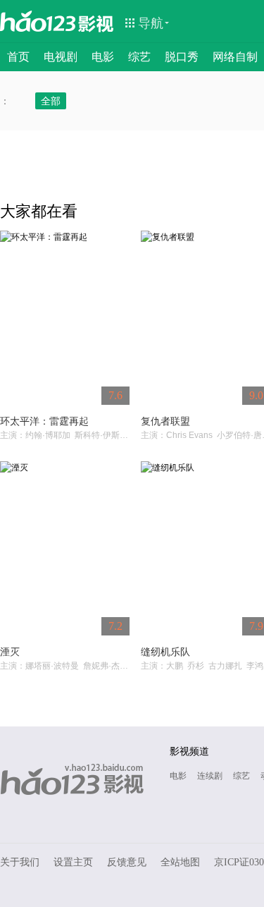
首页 (18, 57)
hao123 (38, 21)
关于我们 (19, 862)
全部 (51, 100)
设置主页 (73, 862)
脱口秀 (182, 57)
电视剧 (60, 57)
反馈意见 (126, 862)
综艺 (139, 57)
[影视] (96, 22)
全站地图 (180, 862)
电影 (103, 57)
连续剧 (209, 776)
